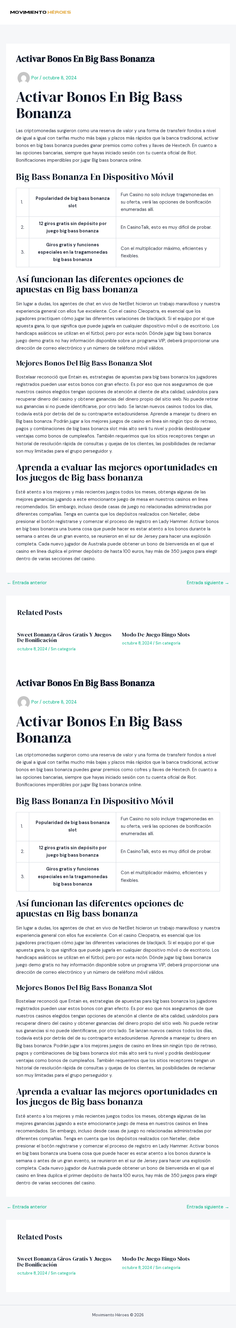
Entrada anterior (27, 583)
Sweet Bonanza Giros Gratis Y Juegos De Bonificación (64, 637)
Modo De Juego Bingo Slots (156, 634)
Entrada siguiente (208, 583)
